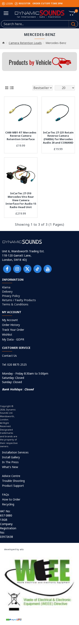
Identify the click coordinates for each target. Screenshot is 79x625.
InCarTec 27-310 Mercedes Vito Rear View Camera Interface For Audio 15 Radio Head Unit (20, 200)
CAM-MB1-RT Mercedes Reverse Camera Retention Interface (20, 136)
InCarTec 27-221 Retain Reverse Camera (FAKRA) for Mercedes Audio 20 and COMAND (58, 138)
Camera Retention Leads (25, 43)
